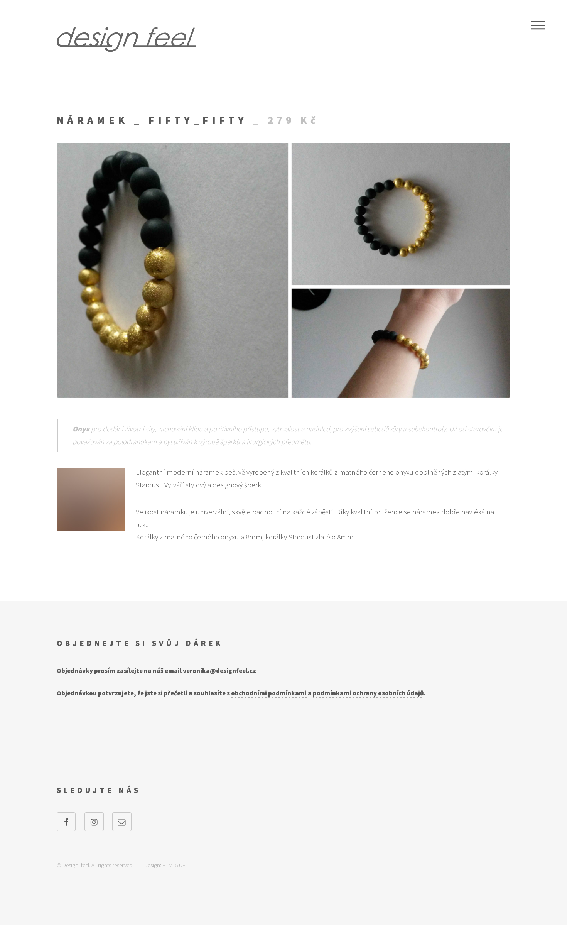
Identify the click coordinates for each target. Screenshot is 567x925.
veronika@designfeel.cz (219, 670)
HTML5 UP (174, 865)
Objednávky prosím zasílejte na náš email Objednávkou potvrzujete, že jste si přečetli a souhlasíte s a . (241, 682)
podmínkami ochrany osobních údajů (368, 693)
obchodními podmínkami (269, 693)
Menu (538, 25)
